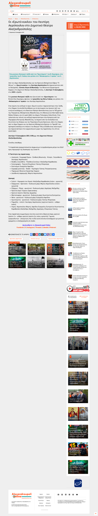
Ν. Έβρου (83, 14)
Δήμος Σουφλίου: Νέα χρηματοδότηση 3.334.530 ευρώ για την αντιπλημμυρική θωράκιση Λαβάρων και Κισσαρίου (80, 234)
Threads (38, 227)
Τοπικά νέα (36, 14)
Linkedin (45, 227)
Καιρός (48, 494)
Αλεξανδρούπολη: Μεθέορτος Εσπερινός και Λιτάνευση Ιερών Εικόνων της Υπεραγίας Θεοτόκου (78, 308)
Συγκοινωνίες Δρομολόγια (48, 497)
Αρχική (16, 14)
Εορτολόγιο (41, 500)
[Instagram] (62, 11)
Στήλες (65, 14)
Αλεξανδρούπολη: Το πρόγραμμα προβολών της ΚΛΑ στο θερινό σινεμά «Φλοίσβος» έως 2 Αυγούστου (78, 468)
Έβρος (16, 18)
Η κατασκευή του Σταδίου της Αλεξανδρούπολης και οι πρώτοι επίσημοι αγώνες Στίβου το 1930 (36, 264)
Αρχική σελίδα (35, 238)
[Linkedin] (65, 11)
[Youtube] (71, 11)
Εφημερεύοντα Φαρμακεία (41, 497)
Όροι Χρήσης (41, 505)
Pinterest (53, 227)
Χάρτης (48, 500)
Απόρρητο (48, 503)
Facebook (20, 227)
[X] (60, 11)
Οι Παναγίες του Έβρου (78, 419)
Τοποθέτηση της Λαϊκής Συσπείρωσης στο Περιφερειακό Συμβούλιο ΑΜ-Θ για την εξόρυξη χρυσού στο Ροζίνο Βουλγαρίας (80, 256)
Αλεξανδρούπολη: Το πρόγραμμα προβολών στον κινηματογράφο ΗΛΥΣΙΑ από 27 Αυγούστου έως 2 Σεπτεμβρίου (55, 250)
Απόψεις (46, 14)
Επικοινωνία (48, 505)
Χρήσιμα (73, 14)
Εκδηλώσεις (56, 14)
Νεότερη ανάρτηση (16, 238)
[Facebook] (57, 11)
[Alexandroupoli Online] (19, 8)
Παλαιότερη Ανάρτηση (55, 238)
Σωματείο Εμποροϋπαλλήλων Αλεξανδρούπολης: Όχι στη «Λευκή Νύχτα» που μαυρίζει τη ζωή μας (78, 432)
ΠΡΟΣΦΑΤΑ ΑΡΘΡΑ (74, 183)
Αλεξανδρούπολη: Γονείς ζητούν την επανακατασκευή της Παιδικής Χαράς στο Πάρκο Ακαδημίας (35, 250)
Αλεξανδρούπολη (25, 18)
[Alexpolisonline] (74, 11)
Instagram (30, 227)
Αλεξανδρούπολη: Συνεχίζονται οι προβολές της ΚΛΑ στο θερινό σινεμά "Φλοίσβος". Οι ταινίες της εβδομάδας (17, 263)
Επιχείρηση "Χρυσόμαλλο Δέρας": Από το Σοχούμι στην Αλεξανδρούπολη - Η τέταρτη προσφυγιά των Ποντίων (55, 263)
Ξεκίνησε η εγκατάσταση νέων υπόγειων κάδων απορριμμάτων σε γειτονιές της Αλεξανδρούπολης (16, 250)
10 (71, 461)
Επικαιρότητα (25, 14)
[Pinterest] (68, 11)
